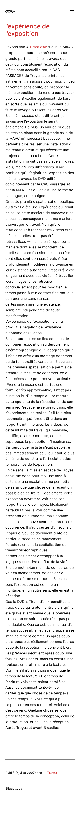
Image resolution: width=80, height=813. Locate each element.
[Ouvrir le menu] (72, 11)
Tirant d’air (38, 47)
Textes (52, 773)
